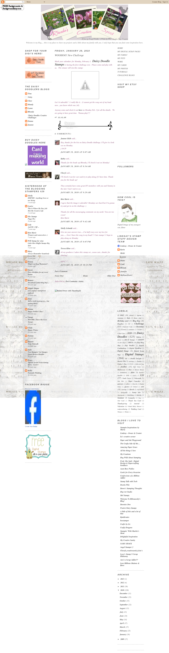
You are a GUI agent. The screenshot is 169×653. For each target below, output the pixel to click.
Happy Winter (33, 330)
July (122, 612)
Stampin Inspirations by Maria (129, 428)
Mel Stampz (125, 495)
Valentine (121, 406)
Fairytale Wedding (34, 373)
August (123, 608)
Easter (139, 361)
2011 (122, 586)
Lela (29, 224)
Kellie (30, 370)
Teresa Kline (66, 248)
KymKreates (124, 517)
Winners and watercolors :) (38, 235)
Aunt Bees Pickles (127, 468)
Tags (139, 398)
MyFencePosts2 (126, 275)
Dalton (138, 337)
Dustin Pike (122, 361)
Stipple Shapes (33, 288)
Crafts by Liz (125, 524)
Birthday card (123, 321)
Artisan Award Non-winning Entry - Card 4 (38, 363)
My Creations (125, 454)
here (80, 110)
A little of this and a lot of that (130, 512)
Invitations (123, 373)
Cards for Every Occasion (130, 472)
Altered (131, 315)
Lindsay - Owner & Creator (131, 246)
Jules (133, 372)
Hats (130, 369)
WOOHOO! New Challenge (69, 55)
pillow (128, 384)
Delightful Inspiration (129, 536)
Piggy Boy (31, 218)
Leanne (123, 257)
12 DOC (121, 315)
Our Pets (121, 381)
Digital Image (123, 351)
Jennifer (123, 271)
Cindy (30, 327)
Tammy (31, 335)
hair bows (136, 367)
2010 (122, 590)
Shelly (30, 195)
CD (129, 324)
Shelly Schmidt (66, 228)
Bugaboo (121, 324)
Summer (121, 398)
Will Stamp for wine (36, 241)
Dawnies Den (125, 504)
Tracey (30, 261)
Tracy (30, 360)
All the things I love (128, 450)
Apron (139, 315)
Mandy (30, 104)
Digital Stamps (134, 354)
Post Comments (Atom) (75, 281)
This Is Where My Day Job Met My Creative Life (37, 209)
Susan (30, 270)
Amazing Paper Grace (128, 447)
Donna (30, 121)
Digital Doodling (135, 348)
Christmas (140, 326)
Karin (122, 249)
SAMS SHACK (126, 543)
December (124, 593)
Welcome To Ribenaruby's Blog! (130, 500)
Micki (122, 253)
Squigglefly (124, 392)
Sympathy (131, 398)
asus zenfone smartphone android (37, 291)
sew (142, 386)
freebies (124, 366)
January (123, 634)
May (122, 619)
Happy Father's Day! (35, 311)
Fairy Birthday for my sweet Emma (38, 273)
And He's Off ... (33, 227)
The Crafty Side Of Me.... (130, 443)
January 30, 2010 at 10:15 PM (76, 265)
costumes (131, 330)
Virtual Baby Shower (134, 406)
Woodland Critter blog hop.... (38, 282)
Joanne (31, 124)
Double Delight (135, 358)
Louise (30, 206)
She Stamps (32, 216)
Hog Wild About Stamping (130, 457)
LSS (142, 375)
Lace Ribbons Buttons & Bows (129, 564)
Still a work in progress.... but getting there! (38, 302)
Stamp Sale (136, 392)
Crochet (139, 330)
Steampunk (121, 395)
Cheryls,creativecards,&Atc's (131, 550)
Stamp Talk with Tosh (128, 481)
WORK (120, 61)
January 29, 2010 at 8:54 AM (76, 166)
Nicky (30, 97)
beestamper (124, 520)
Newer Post (59, 276)
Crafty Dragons (126, 527)
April (122, 623)
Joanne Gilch (66, 138)
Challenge (139, 323)
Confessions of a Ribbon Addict (129, 476)
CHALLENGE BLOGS (126, 75)
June (122, 616)
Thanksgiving (122, 403)
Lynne (30, 108)
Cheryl (63, 173)
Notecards (137, 378)
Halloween (121, 369)
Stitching (130, 395)
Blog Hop (136, 321)
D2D (130, 333)
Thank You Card (134, 400)
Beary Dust (137, 318)
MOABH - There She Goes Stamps (37, 320)
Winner (120, 412)
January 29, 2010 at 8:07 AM (76, 152)
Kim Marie (32, 232)
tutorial (136, 403)
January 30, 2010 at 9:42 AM (76, 221)
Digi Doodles (130, 345)
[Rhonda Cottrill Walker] (33, 423)
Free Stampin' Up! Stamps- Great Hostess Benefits (38, 353)
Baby (128, 318)
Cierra (123, 329)
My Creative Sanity (127, 540)
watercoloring (122, 409)
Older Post (111, 276)
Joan (30, 298)
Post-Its (135, 384)
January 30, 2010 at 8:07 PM (76, 241)
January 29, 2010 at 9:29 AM (76, 192)
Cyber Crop (121, 333)
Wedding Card (136, 409)
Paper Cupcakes (134, 381)
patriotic (120, 384)
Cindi (122, 264)
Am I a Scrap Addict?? (129, 560)
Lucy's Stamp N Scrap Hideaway (129, 555)
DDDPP (141, 340)
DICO (130, 342)
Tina (30, 93)
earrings (131, 361)
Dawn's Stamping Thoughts (131, 488)
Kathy (63, 158)
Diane (122, 260)
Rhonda (31, 111)
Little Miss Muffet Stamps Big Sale (39, 244)
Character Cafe (127, 327)
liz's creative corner (128, 436)
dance (119, 340)
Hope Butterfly (33, 344)
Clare (30, 100)
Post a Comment (61, 271)
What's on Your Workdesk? (38, 264)
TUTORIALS (122, 72)
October (123, 600)
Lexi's (134, 375)
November (124, 597)
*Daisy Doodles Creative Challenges (37, 116)
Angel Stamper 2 (126, 547)
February (123, 630)
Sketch (131, 389)
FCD (131, 364)
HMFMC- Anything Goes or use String (38, 199)
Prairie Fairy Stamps (128, 508)
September (124, 604)
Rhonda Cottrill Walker (32, 389)
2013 (122, 579)
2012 (122, 582)
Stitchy (139, 395)
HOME (120, 48)
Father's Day (122, 364)
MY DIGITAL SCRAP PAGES (129, 51)
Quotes (127, 386)
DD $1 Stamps (130, 340)
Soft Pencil (140, 390)
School (135, 387)
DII (126, 359)
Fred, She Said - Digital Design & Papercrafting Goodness (129, 463)
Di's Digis (123, 343)
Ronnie (30, 280)
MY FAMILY (122, 55)
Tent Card (121, 401)
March (123, 627)
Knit (127, 375)
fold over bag (139, 364)
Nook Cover (126, 378)
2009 (122, 639)
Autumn (120, 318)
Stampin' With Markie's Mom (129, 532)
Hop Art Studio (126, 492)
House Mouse (139, 370)
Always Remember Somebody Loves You (38, 254)
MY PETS (121, 58)
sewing (123, 389)
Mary (30, 251)
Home (85, 276)
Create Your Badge (31, 426)
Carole (30, 317)
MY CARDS (122, 65)
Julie (30, 349)
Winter (127, 412)
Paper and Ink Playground (130, 440)
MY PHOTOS (123, 68)
